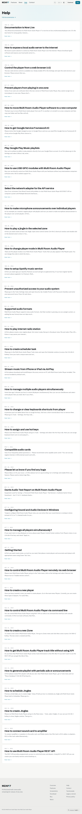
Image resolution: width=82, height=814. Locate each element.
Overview (53, 785)
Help (25, 2)
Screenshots (54, 791)
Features (14, 2)
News (20, 2)
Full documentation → (9, 17)
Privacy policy (70, 797)
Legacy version (71, 794)
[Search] (55, 2)
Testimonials (70, 791)
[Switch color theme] (64, 2)
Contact (32, 2)
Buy (78, 2)
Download (70, 2)
